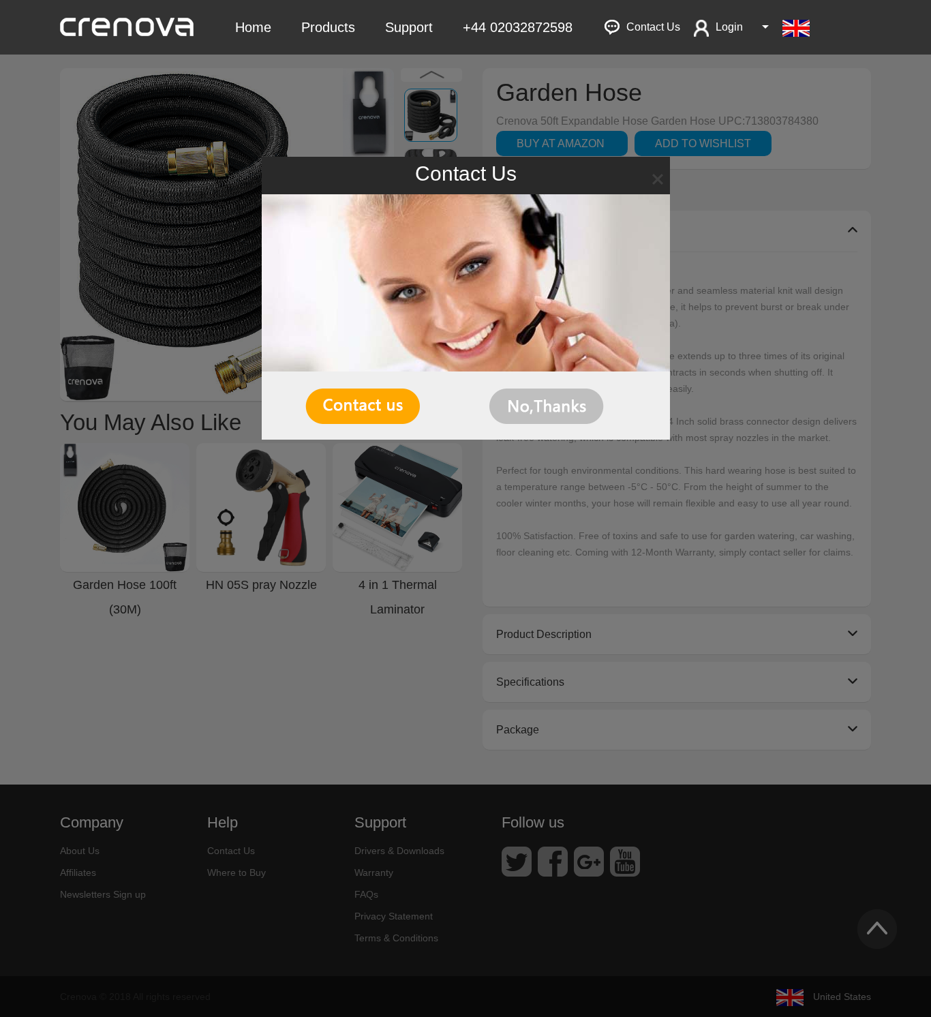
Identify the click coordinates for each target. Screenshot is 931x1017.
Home (253, 27)
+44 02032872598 (518, 27)
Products (328, 27)
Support (409, 27)
